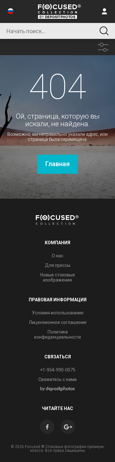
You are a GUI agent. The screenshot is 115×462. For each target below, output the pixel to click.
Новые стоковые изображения (57, 277)
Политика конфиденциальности (57, 334)
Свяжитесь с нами (57, 379)
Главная (57, 164)
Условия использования (57, 312)
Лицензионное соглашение (58, 322)
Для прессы (57, 265)
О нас (57, 255)
